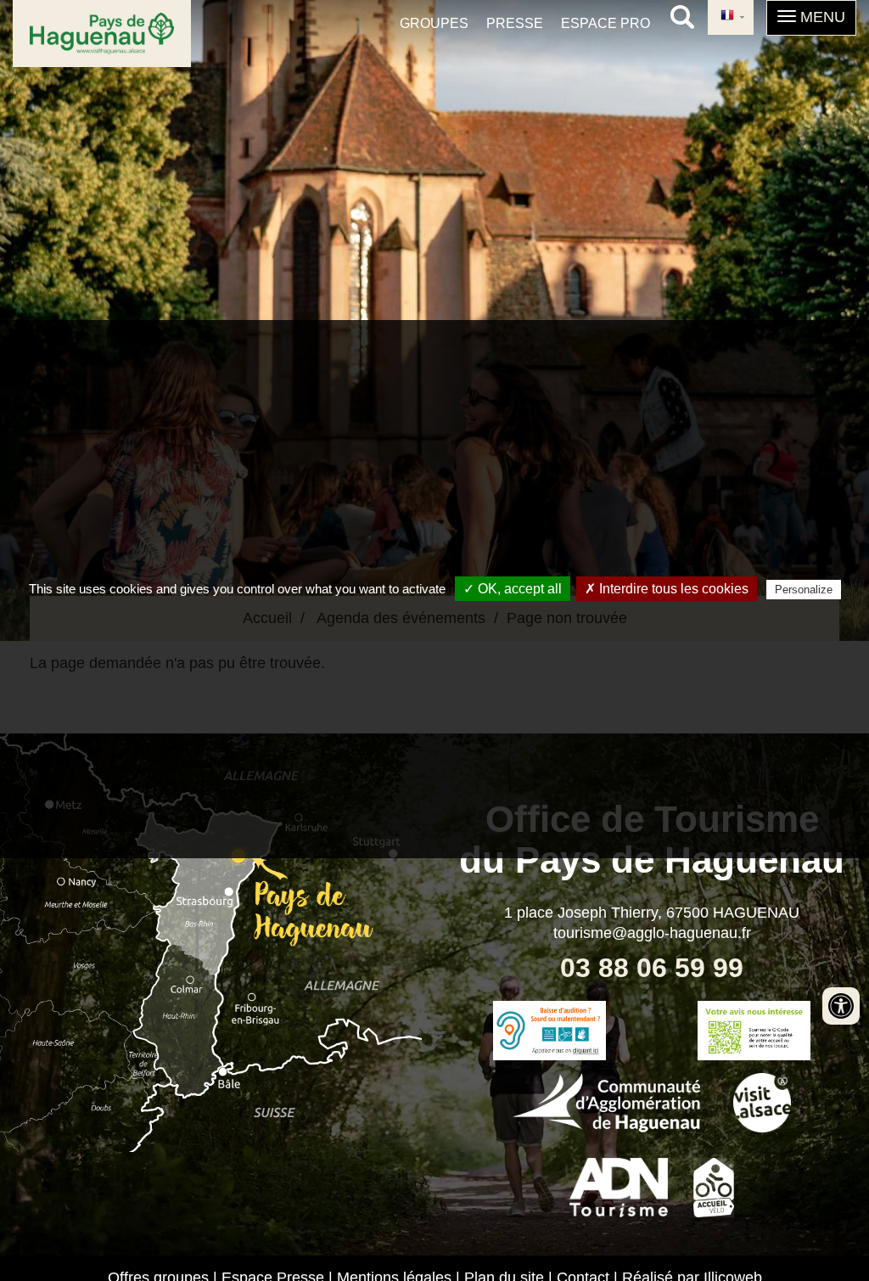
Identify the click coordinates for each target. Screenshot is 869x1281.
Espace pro (605, 23)
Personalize (804, 589)
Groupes (434, 23)
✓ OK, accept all (512, 589)
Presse (514, 23)
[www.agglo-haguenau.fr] (606, 1100)
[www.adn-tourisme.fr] (619, 1185)
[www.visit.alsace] (762, 1100)
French (731, 17)
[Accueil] (102, 33)
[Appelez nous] (549, 1030)
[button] (811, 18)
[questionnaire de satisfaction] (754, 1030)
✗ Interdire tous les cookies (666, 589)
